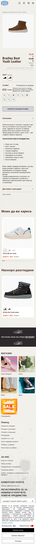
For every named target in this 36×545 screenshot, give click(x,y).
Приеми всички (18, 530)
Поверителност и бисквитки (10, 467)
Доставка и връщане (11, 189)
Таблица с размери (7, 445)
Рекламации (5, 435)
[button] (33, 3)
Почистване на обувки (9, 448)
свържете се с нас (7, 438)
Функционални (7, 526)
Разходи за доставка (8, 429)
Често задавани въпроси (9, 441)
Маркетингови (24, 526)
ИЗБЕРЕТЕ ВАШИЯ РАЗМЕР (18, 109)
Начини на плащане (8, 426)
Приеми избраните (18, 535)
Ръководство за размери (25, 85)
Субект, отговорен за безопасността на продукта (14, 474)
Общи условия (6, 464)
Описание (6, 118)
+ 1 (14, 250)
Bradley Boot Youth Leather (17, 12)
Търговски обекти (7, 470)
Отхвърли (18, 541)
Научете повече (7, 523)
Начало (5, 12)
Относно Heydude (7, 460)
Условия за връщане (8, 432)
